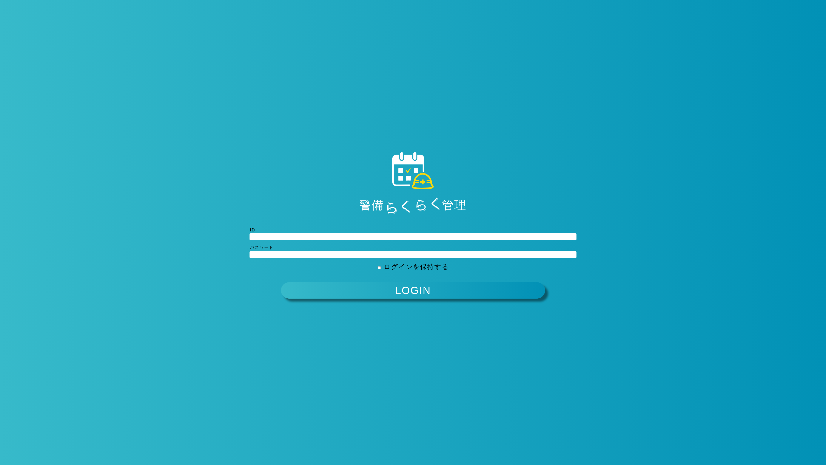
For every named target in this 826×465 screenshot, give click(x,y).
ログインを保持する (416, 267)
